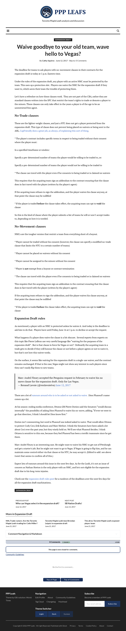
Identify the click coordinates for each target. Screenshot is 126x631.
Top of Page (52, 580)
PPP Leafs (70, 12)
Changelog (51, 601)
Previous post (22, 501)
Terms (80, 626)
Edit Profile (40, 597)
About (50, 597)
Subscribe (112, 604)
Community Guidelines (65, 597)
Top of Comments (71, 580)
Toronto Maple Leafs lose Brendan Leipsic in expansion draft (60, 522)
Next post (69, 501)
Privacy (73, 626)
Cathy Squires (46, 60)
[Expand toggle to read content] (116, 533)
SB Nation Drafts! (73, 503)
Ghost (64, 626)
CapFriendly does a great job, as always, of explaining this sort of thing (54, 130)
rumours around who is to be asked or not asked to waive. (59, 395)
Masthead (62, 601)
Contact (110, 626)
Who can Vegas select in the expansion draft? (37, 503)
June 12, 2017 (63, 385)
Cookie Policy (91, 626)
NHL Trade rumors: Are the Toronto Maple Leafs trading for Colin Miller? (22, 522)
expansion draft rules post (41, 478)
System (67, 614)
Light (41, 614)
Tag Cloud (39, 601)
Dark (54, 614)
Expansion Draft (63, 40)
